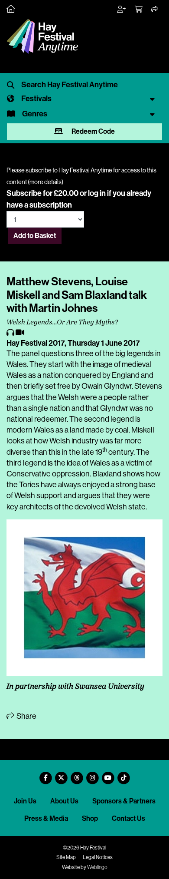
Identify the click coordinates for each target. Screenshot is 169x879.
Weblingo (97, 867)
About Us (64, 801)
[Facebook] (45, 774)
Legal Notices (98, 857)
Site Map (66, 857)
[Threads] (76, 774)
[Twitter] (61, 774)
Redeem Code (92, 131)
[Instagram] (92, 774)
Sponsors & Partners (124, 801)
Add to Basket (34, 235)
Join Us (25, 801)
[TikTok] (123, 774)
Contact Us (128, 818)
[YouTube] (108, 774)
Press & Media (46, 818)
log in (97, 193)
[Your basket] (139, 9)
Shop (90, 818)
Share (25, 716)
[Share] (155, 9)
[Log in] (122, 9)
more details (45, 181)
